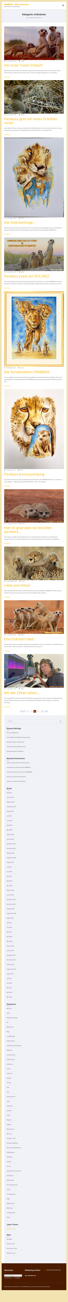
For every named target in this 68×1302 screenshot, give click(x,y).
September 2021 (11, 969)
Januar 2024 (10, 839)
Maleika (9, 1124)
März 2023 (9, 885)
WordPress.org (11, 1253)
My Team (9, 1134)
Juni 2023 (9, 872)
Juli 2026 (9, 793)
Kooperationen (11, 1096)
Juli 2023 (9, 867)
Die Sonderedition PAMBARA (26, 372)
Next (46, 711)
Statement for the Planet (14, 1171)
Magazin (9, 1120)
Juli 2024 (9, 816)
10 (43, 711)
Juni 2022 (9, 927)
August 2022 (10, 918)
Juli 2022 (9, 923)
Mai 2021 (9, 988)
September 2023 (11, 858)
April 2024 (9, 825)
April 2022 (9, 936)
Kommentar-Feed (12, 1248)
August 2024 (10, 811)
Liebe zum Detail (17, 585)
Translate (17, 1278)
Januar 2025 (10, 797)
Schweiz (9, 1161)
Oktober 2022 (10, 909)
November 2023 (11, 848)
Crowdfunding (11, 1036)
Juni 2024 (9, 820)
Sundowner (10, 1175)
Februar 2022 (10, 946)
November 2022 (11, 904)
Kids (8, 1087)
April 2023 (9, 881)
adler (8, 1013)
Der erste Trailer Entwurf (23, 65)
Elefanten (9, 1050)
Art (7, 1022)
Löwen (8, 1115)
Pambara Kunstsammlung (24, 474)
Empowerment (11, 1055)
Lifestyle (9, 1110)
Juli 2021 (9, 978)
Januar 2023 (10, 895)
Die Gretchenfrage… (19, 222)
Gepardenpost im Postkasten (15, 751)
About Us (9, 1008)
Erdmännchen (11, 1059)
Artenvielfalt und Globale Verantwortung (18, 737)
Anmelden (9, 1239)
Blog (8, 1031)
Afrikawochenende (12, 1018)
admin (22, 61)
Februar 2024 (10, 834)
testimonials (10, 1180)
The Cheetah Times (12, 1185)
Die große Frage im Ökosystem (15, 742)
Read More (7, 77)
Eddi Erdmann (11, 1041)
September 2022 (11, 913)
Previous (23, 711)
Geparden (9, 1073)
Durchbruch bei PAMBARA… (23, 767)
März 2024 (9, 830)
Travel (8, 1189)
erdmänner (10, 1064)
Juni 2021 (9, 983)
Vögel (8, 1199)
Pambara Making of (12, 1143)
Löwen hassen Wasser (19, 777)
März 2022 (9, 941)
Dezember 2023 (11, 844)
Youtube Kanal (11, 1213)
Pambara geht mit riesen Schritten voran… (30, 121)
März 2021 (9, 997)
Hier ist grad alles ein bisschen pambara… (28, 529)
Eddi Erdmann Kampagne (14, 1045)
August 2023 (10, 862)
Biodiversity (10, 1027)
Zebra (8, 1217)
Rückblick (9, 1157)
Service (9, 1166)
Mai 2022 (9, 932)
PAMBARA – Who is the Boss (16, 4)
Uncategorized (11, 1194)
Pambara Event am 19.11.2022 (26, 276)
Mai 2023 (9, 876)
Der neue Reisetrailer (13, 733)
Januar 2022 (10, 950)
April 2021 (9, 992)
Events (9, 1069)
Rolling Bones (11, 1152)
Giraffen (9, 1078)
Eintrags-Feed (11, 1244)
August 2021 (10, 974)
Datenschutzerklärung (53, 1270)
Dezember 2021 (11, 955)
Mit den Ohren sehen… (21, 693)
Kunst (8, 1101)
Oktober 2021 (10, 964)
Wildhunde (10, 1208)
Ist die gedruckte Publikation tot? (16, 746)
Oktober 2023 (10, 853)
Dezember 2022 (11, 899)
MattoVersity (10, 1129)
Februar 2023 (10, 890)
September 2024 (11, 807)
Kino (8, 1092)
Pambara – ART (11, 1138)
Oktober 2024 (10, 802)
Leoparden (10, 1106)
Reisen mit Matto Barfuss (14, 1148)
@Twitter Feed (11, 1229)
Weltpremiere (10, 1203)
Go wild (9, 1083)
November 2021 (11, 960)
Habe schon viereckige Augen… (21, 763)
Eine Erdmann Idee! (19, 639)
